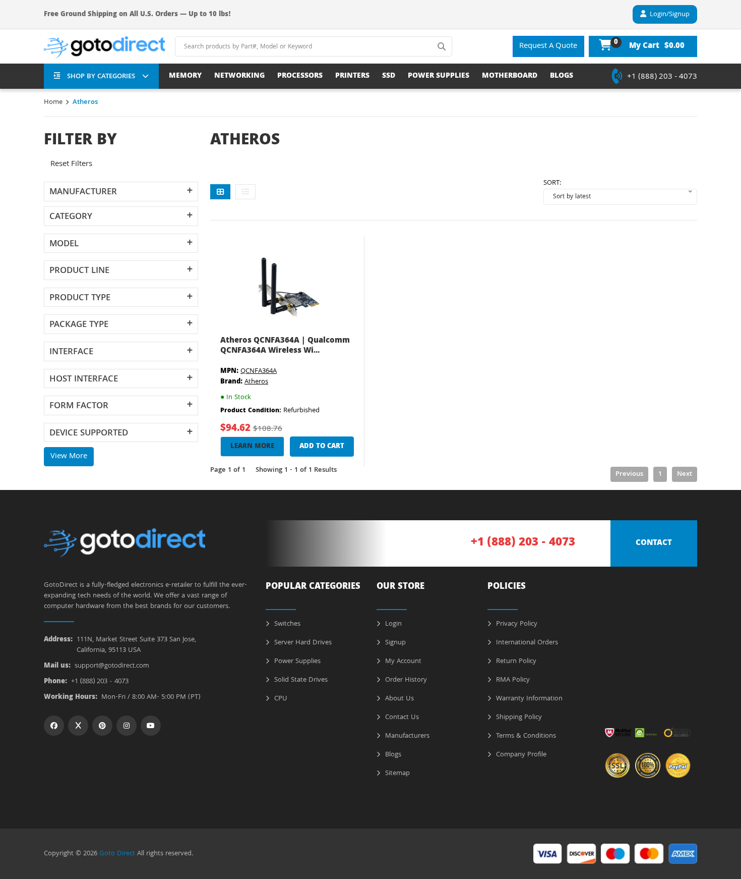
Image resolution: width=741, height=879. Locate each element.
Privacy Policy (515, 624)
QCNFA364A (258, 371)
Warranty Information (528, 698)
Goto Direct (117, 853)
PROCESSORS (300, 76)
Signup (394, 642)
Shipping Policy (518, 717)
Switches (286, 624)
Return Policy (515, 661)
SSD (388, 76)
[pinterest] (102, 726)
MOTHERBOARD (509, 76)
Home (53, 102)
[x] (78, 726)
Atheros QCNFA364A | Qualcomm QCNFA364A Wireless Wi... (285, 346)
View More (68, 456)
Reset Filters (71, 164)
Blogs (392, 754)
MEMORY (185, 76)
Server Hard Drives (302, 642)
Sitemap (396, 773)
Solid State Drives (300, 680)
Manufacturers (406, 736)
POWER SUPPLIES (438, 76)
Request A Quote (548, 46)
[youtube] (151, 726)
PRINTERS (352, 76)
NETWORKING (239, 76)
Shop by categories (101, 76)
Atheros (256, 382)
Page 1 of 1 (227, 470)
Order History (405, 680)
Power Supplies (296, 661)
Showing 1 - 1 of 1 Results (296, 470)
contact (654, 543)
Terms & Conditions (525, 736)
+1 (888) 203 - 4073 (662, 77)
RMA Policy (512, 680)
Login (392, 624)
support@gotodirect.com (112, 666)
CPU (279, 698)
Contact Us (401, 717)
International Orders (526, 642)
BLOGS (561, 76)
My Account (402, 661)
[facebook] (54, 726)
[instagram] (126, 726)
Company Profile (520, 754)
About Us (398, 698)
